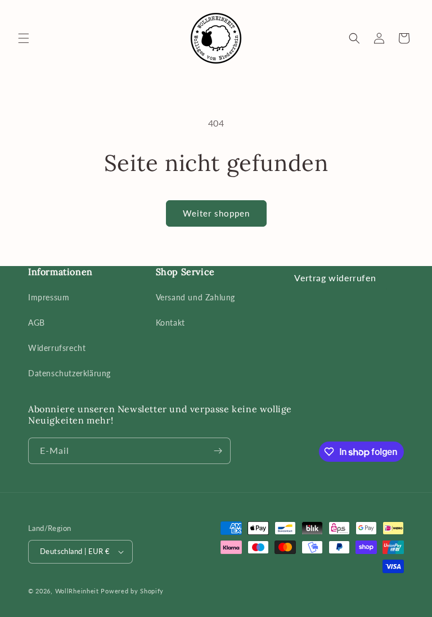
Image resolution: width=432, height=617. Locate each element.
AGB (36, 322)
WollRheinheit (77, 591)
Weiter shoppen (216, 213)
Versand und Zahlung (195, 297)
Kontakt (170, 322)
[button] (23, 38)
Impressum (48, 297)
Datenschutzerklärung (69, 373)
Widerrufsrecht (57, 348)
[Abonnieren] (217, 451)
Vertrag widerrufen (335, 277)
